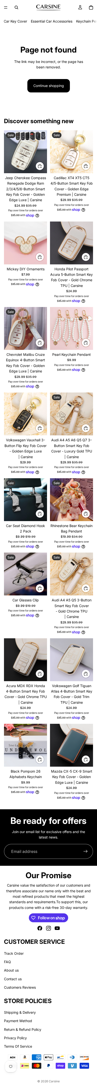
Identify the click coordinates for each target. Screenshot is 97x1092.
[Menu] (5, 7)
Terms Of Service (18, 1046)
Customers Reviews (20, 987)
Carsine (54, 1081)
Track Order (14, 953)
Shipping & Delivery (20, 1012)
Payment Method (18, 1021)
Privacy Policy (15, 1038)
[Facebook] (40, 928)
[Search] (16, 7)
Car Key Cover (15, 21)
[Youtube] (57, 928)
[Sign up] (85, 851)
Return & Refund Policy (22, 1029)
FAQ (7, 962)
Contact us (13, 979)
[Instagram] (48, 928)
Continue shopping (48, 86)
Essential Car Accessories (51, 21)
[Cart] (91, 7)
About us (11, 970)
